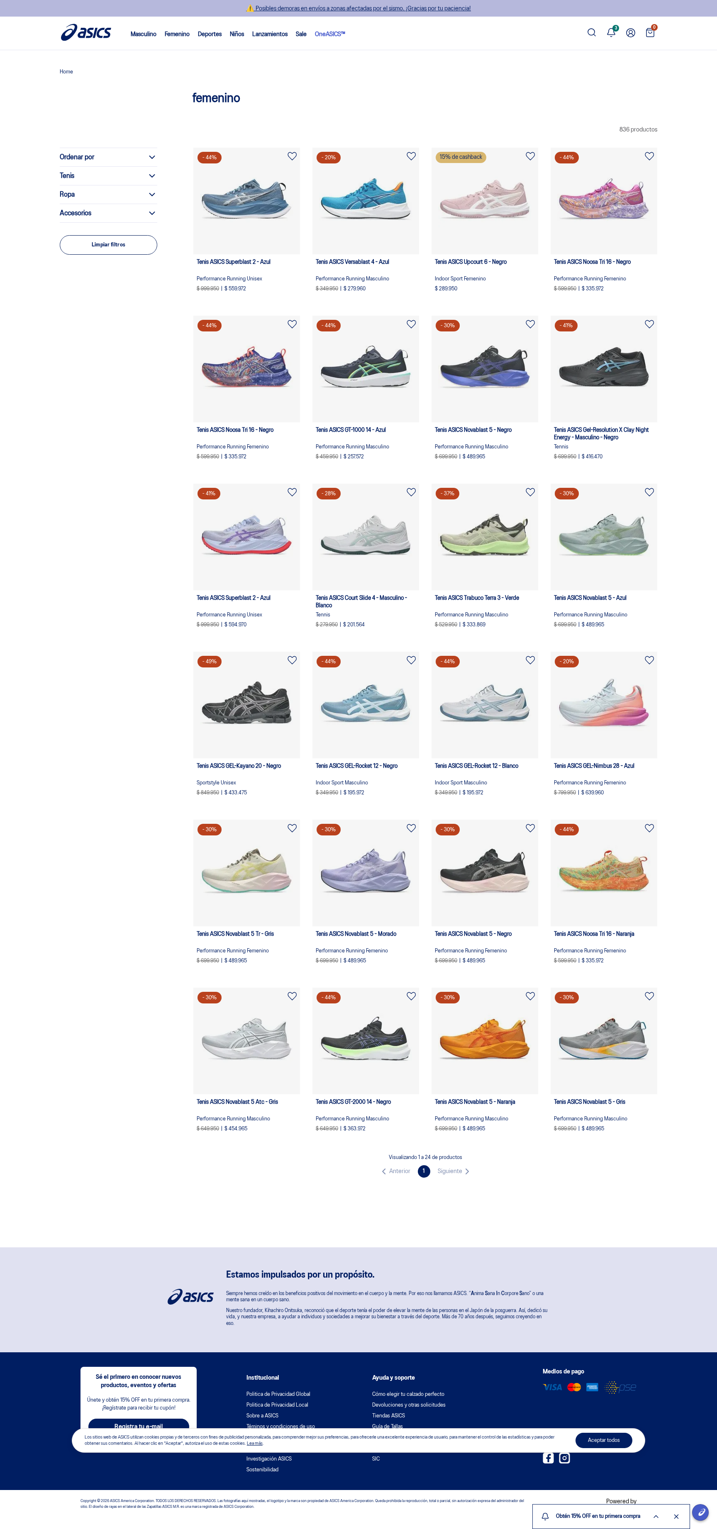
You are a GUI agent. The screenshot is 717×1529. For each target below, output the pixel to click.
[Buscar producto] (591, 33)
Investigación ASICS (269, 1459)
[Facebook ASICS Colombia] (548, 1462)
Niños (237, 34)
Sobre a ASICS (262, 1416)
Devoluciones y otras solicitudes (409, 1405)
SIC (376, 1459)
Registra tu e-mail (139, 1427)
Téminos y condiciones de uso (280, 1426)
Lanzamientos (270, 34)
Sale (301, 34)
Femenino (177, 34)
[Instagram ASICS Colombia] (564, 1462)
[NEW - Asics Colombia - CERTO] (66, 73)
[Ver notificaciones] (611, 33)
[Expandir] (656, 1517)
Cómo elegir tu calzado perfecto (408, 1394)
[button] (394, 1171)
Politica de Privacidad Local (277, 1405)
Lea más (255, 1443)
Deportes (210, 34)
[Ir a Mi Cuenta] (631, 33)
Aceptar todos (604, 1440)
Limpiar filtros (109, 245)
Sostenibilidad (262, 1470)
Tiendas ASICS (388, 1416)
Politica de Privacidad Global (278, 1394)
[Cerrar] (676, 1517)
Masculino (143, 34)
